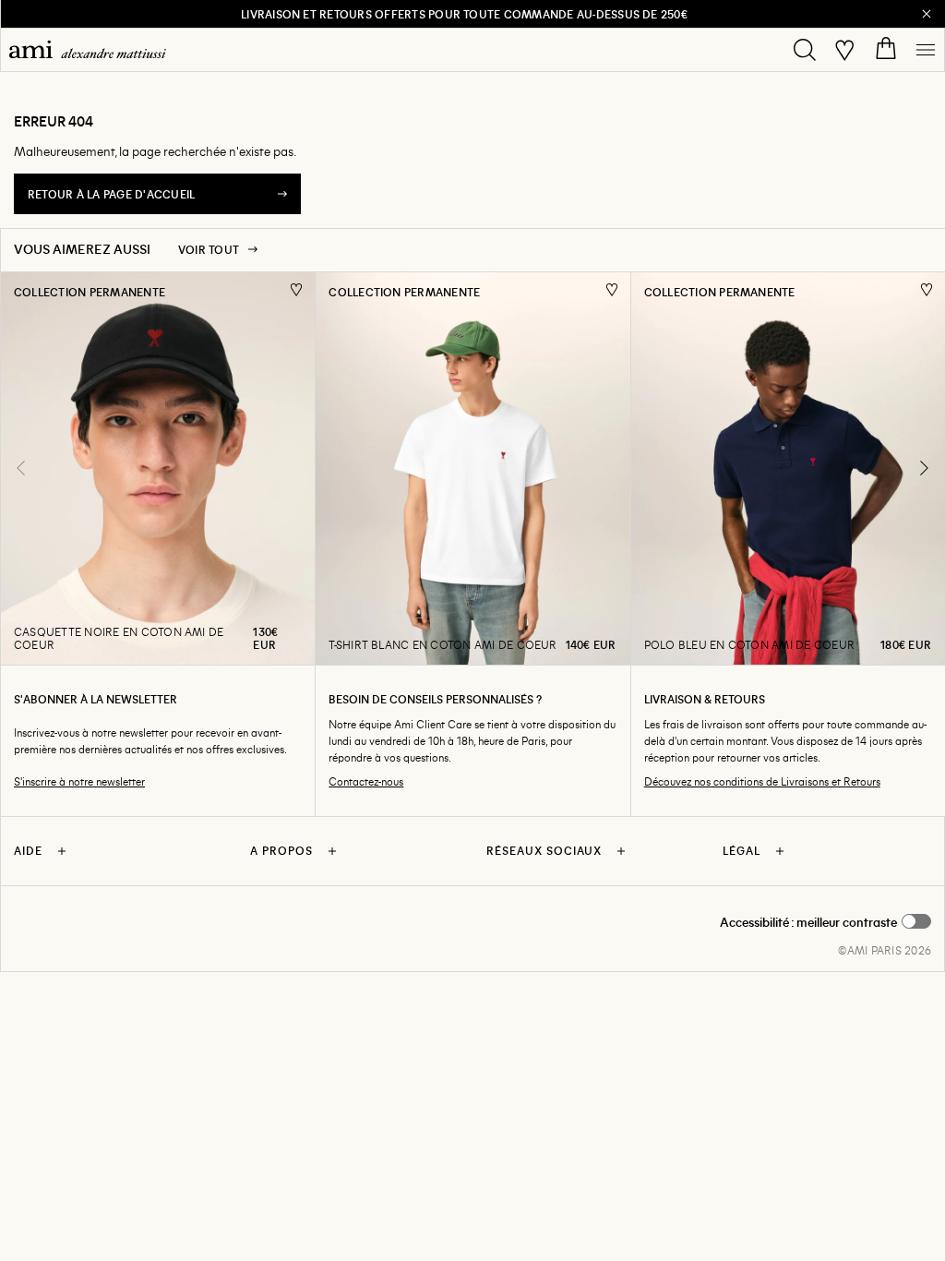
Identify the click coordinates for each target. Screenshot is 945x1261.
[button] (825, 922)
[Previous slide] (21, 468)
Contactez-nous (366, 781)
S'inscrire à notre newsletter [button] (79, 781)
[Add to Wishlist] (297, 289)
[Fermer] (926, 14)
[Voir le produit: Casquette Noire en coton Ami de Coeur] (157, 468)
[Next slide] (923, 468)
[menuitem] (87, 49)
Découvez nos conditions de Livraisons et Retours (762, 781)
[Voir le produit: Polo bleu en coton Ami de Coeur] (787, 468)
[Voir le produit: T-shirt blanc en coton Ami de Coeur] (472, 468)
